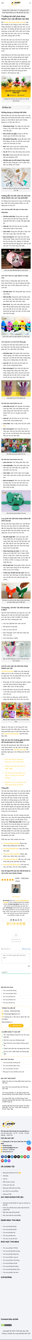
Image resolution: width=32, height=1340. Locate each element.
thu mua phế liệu (22, 1131)
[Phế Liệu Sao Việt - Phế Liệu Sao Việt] (16, 3)
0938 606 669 (15, 1011)
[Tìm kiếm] (30, 3)
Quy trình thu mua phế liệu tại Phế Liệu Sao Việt (15, 1087)
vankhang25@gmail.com (12, 1014)
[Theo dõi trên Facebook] (2, 1156)
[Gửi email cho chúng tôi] (18, 1156)
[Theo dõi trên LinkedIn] (28, 1156)
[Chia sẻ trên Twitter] (14, 923)
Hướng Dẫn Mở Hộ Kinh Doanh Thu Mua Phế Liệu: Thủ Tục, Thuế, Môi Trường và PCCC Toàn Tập (15, 1107)
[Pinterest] (13, 920)
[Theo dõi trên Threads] (15, 1156)
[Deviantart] (11, 920)
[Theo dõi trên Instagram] (5, 1156)
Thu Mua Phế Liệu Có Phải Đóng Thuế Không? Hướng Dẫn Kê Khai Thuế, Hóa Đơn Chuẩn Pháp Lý (16, 1100)
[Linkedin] (16, 920)
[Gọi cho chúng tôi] (21, 1156)
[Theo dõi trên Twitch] (8, 1160)
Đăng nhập (27, 949)
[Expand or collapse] (29, 107)
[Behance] (18, 920)
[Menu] (2, 3)
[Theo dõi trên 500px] (5, 1160)
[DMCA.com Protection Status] (6, 1325)
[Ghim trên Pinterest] (20, 923)
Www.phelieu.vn (7, 1022)
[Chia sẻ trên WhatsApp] (7, 923)
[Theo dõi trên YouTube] (2, 1160)
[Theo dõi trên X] (8, 1156)
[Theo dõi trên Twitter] (12, 1156)
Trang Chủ (5, 10)
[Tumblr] (21, 920)
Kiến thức (13, 10)
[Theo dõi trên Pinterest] (24, 1156)
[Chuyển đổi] (3, 759)
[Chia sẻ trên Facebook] (11, 923)
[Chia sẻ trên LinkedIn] (24, 923)
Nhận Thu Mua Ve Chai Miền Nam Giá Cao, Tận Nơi (16, 1082)
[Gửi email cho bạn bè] (17, 923)
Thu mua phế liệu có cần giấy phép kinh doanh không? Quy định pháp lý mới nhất (16, 1093)
